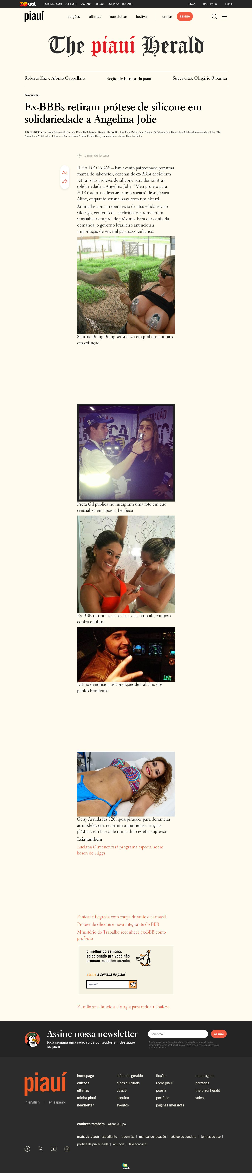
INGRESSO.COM (52, 4)
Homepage (85, 1075)
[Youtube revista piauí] (53, 1149)
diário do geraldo (130, 1075)
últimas (95, 16)
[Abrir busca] (214, 16)
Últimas (83, 1090)
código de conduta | (185, 1136)
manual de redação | (154, 1136)
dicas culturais (128, 1082)
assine (219, 1034)
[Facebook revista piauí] (27, 1149)
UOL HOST (71, 4)
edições (74, 16)
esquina (123, 1097)
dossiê (122, 1090)
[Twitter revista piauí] (40, 1149)
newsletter (118, 16)
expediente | (111, 1136)
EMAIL (228, 4)
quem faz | (130, 1136)
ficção (160, 1075)
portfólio (162, 1097)
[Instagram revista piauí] (67, 1149)
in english (32, 1102)
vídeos (200, 1097)
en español (57, 1102)
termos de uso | (213, 1136)
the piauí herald (207, 1090)
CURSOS (99, 4)
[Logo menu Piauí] (34, 16)
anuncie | (120, 1144)
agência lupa (117, 1124)
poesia (161, 1090)
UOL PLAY (113, 4)
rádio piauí (164, 1082)
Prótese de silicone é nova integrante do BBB (118, 925)
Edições (83, 1082)
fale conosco (137, 1144)
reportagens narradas (204, 1079)
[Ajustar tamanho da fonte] (64, 172)
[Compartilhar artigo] (64, 181)
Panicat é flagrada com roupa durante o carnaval (121, 917)
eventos (123, 1105)
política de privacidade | (94, 1144)
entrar (167, 16)
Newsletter (85, 1105)
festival (142, 16)
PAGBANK (86, 4)
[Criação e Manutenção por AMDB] (126, 1166)
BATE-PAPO (210, 4)
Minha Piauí (86, 1097)
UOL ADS (127, 4)
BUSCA (191, 4)
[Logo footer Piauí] (47, 1084)
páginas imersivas (170, 1105)
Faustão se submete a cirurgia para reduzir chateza (123, 1007)
